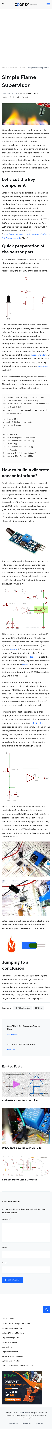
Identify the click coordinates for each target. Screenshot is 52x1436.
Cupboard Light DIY (10, 1337)
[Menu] (48, 5)
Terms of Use (13, 1423)
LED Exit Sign (7, 1347)
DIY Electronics (22, 1008)
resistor (13, 649)
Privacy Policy (26, 1423)
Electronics (34, 5)
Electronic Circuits (9, 93)
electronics (43, 366)
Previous (14, 1034)
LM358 (38, 1008)
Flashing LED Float (9, 1342)
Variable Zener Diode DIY (12, 1356)
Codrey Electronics (24, 1413)
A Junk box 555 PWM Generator (21, 1044)
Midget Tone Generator (12, 1328)
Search (46, 1309)
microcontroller (38, 354)
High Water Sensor (10, 1351)
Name (5, 1247)
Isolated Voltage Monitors (13, 1333)
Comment (6, 1219)
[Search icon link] (3, 4)
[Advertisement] (26, 37)
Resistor (33, 656)
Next (9, 1049)
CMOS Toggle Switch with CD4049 (21, 1147)
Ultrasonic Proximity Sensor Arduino (17, 1365)
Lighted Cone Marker (11, 1361)
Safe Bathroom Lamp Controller (20, 1179)
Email (4, 1263)
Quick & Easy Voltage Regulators (16, 1323)
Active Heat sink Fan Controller (20, 1100)
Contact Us (39, 1423)
